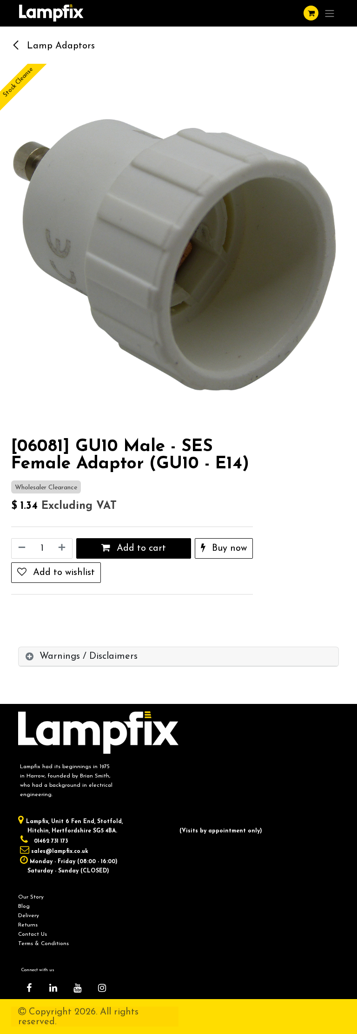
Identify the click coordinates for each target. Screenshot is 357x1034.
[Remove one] (21, 548)
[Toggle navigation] (329, 13)
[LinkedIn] (53, 988)
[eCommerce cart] (311, 13)
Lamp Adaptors (59, 46)
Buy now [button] (228, 548)
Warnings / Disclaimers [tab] (89, 656)
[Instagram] (102, 988)
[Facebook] (29, 988)
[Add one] (62, 548)
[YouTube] (77, 988)
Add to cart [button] (140, 548)
